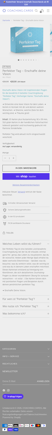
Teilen (9, 233)
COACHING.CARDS (32, 408)
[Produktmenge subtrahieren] (5, 158)
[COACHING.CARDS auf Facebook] (4, 391)
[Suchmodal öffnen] (36, 10)
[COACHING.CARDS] (17, 10)
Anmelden (43, 381)
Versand (21, 192)
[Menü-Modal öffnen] (48, 10)
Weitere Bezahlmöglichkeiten (26, 185)
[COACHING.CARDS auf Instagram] (8, 391)
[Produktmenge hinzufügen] (13, 158)
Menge (5, 152)
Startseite (6, 20)
